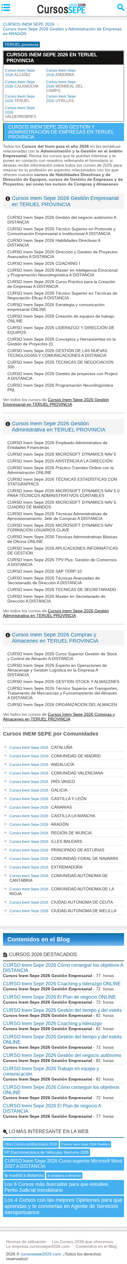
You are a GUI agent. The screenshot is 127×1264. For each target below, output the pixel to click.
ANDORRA (61, 72)
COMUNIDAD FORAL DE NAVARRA (63, 858)
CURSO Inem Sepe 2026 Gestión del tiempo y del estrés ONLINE (62, 1039)
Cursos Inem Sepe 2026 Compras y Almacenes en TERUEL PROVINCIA (55, 638)
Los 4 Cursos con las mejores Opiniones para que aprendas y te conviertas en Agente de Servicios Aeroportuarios (63, 1206)
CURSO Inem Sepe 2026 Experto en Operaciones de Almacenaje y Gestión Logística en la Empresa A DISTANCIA (57, 670)
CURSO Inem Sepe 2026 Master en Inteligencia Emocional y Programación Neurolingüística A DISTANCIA (62, 272)
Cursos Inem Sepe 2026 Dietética (85, 1144)
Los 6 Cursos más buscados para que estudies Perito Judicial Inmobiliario (56, 1187)
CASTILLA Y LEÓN (48, 798)
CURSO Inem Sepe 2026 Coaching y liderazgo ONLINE (62, 983)
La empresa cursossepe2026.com (38, 1246)
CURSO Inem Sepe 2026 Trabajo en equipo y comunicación (51, 1071)
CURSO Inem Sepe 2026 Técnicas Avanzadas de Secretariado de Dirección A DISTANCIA (53, 580)
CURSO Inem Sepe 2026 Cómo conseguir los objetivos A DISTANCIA (63, 968)
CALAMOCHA (22, 84)
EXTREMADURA (45, 867)
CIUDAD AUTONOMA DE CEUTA (61, 902)
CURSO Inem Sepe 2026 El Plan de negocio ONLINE (59, 996)
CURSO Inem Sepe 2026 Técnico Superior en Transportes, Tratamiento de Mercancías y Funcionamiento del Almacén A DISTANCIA (62, 693)
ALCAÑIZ (20, 72)
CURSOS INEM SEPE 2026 (28, 24)
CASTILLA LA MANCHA (52, 815)
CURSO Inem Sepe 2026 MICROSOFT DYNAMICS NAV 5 (61, 454)
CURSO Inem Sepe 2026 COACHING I (43, 263)
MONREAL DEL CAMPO (64, 86)
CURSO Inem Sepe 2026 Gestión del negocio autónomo (62, 1055)
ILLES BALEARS (45, 841)
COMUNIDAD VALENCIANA (56, 773)
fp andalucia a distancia (64, 1175)
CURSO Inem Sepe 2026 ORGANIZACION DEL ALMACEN (62, 704)
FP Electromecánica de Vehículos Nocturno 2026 (46, 1152)
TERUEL (20, 98)
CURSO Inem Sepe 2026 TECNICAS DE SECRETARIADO (61, 589)
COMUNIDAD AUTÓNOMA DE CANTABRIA (58, 878)
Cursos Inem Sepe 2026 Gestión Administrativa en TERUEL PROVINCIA (58, 427)
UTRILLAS (61, 98)
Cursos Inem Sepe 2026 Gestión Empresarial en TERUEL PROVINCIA (65, 201)
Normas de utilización (26, 1241)
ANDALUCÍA (41, 764)
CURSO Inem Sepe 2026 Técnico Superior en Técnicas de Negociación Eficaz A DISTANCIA (62, 295)
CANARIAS (40, 807)
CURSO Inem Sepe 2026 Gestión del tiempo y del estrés (62, 1010)
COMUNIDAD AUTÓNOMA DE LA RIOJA (61, 891)
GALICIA (38, 790)
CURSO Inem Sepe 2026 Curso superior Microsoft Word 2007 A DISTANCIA (63, 1163)
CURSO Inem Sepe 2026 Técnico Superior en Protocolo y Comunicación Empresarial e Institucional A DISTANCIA (61, 231)
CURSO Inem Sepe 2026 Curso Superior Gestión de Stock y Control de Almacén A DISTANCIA (62, 656)
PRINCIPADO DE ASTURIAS (56, 850)
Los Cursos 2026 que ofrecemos (82, 1241)
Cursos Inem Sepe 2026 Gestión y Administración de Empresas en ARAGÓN (62, 31)
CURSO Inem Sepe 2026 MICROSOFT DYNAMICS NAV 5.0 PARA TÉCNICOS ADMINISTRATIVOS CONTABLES (63, 493)
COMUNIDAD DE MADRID (55, 756)
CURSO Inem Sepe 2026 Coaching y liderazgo (52, 1023)
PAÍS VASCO (42, 781)
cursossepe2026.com (41, 1254)
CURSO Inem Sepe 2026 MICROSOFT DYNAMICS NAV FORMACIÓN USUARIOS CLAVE (60, 527)
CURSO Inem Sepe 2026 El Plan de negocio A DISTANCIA (52, 1108)
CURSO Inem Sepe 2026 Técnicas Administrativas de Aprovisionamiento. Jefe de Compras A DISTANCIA (57, 516)
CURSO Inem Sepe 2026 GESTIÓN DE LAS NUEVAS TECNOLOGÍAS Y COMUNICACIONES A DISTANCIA (57, 353)
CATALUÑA (40, 747)
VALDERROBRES (20, 112)
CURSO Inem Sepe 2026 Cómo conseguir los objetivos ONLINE (61, 1090)
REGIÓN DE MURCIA (50, 832)
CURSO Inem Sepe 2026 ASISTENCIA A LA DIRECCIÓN (60, 461)
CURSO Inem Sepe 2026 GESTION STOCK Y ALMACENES (63, 681)
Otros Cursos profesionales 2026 (30, 1144)
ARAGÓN (39, 824)
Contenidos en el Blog (38, 939)
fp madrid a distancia (23, 1175)
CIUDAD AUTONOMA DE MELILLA (62, 910)
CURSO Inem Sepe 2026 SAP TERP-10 (44, 571)
